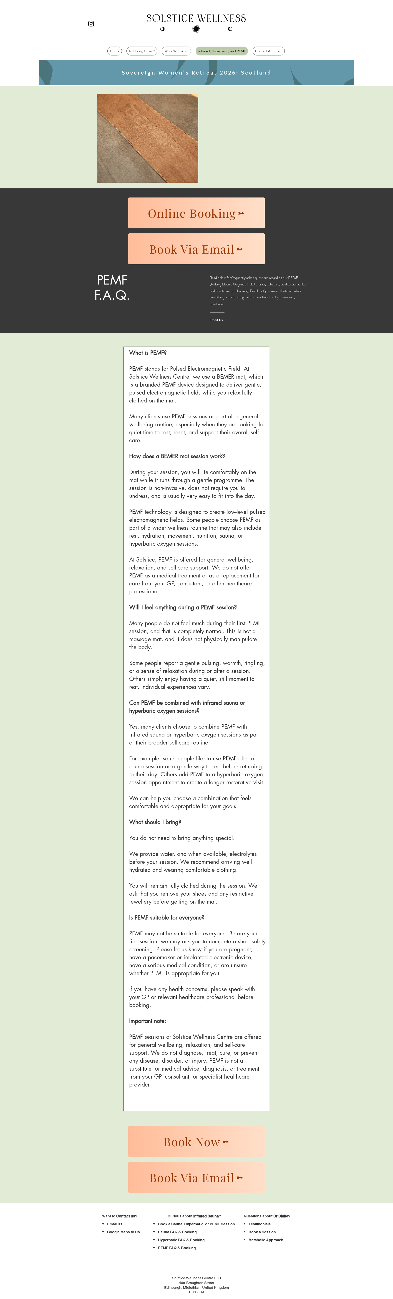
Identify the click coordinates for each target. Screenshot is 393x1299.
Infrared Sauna (206, 1216)
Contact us (125, 1216)
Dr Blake (280, 1216)
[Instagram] (91, 23)
